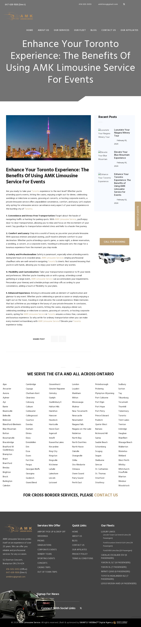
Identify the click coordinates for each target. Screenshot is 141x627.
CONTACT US (106, 495)
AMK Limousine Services (53, 258)
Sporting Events (46, 558)
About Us (43, 30)
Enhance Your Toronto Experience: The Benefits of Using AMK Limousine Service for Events (122, 184)
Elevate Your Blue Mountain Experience (121, 155)
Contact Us (108, 30)
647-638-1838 (11, 4)
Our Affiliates (129, 30)
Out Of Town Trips (47, 572)
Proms (40, 541)
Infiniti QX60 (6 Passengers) (115, 571)
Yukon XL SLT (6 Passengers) (115, 562)
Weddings (42, 536)
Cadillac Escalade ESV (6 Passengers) (114, 556)
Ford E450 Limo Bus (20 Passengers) (117, 550)
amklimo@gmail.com (108, 4)
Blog (94, 30)
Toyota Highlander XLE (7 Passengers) (114, 577)
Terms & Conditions (82, 558)
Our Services (61, 30)
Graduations (44, 545)
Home (29, 30)
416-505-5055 (85, 4)
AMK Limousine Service (65, 219)
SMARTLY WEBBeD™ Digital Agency (96, 622)
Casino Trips (43, 567)
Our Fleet (80, 30)
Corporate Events (47, 550)
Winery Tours (44, 554)
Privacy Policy (80, 554)
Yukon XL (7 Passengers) (114, 567)
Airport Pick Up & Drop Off (51, 532)
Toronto (35, 191)
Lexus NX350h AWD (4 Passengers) (118, 583)
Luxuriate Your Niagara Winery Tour (122, 133)
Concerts (42, 563)
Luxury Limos (108, 532)
